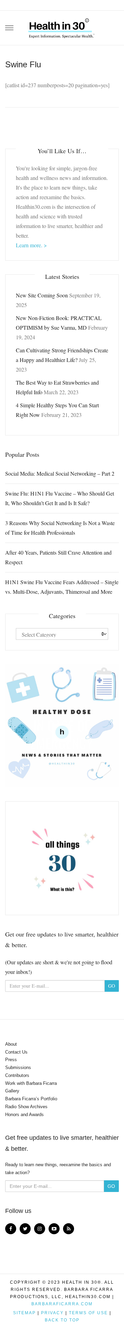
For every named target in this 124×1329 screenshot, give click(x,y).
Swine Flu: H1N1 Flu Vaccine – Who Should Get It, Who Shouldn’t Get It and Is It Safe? (59, 498)
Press (11, 1059)
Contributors (17, 1075)
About (11, 1044)
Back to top (62, 1320)
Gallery (12, 1090)
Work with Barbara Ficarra (31, 1083)
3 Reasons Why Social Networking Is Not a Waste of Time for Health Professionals (60, 527)
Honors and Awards (24, 1114)
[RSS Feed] (68, 1228)
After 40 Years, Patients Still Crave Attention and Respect (58, 557)
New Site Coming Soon (42, 295)
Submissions (18, 1067)
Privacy (52, 1312)
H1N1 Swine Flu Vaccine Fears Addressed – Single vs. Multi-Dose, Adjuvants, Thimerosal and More (61, 586)
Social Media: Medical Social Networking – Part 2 (59, 473)
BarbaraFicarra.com (62, 1304)
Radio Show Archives (26, 1106)
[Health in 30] (62, 26)
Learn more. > (31, 245)
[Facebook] (10, 1228)
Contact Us (16, 1052)
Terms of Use (88, 1312)
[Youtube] (54, 1228)
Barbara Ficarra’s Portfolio (31, 1098)
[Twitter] (25, 1228)
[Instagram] (39, 1228)
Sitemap (24, 1312)
